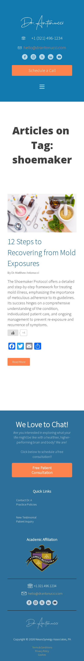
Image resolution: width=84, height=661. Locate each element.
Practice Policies (26, 504)
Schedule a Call (42, 70)
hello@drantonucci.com (44, 47)
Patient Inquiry (25, 521)
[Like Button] (13, 333)
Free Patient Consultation (42, 470)
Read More (18, 362)
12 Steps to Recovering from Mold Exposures (42, 252)
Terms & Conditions (42, 647)
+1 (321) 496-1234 (47, 38)
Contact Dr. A (24, 500)
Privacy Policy (42, 651)
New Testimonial (26, 517)
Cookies (42, 654)
